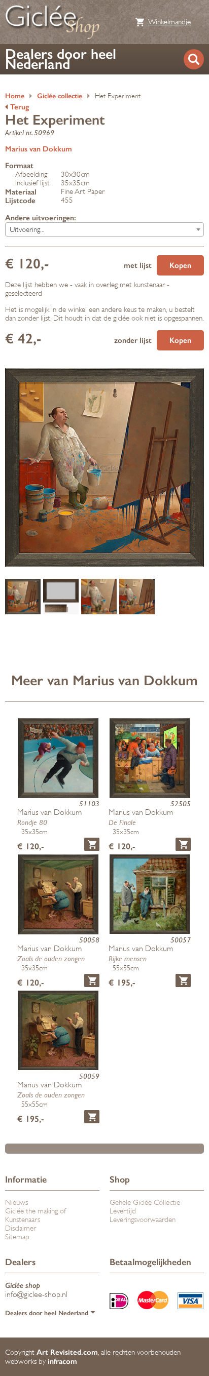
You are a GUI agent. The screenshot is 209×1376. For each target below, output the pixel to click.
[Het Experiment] (23, 597)
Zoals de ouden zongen (51, 958)
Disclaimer (20, 1228)
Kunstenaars (22, 1219)
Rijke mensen (128, 958)
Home (14, 96)
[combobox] (104, 229)
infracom (62, 1361)
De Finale (122, 822)
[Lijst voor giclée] (61, 597)
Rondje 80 (32, 822)
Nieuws (16, 1202)
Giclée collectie (59, 96)
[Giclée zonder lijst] (137, 597)
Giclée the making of (35, 1211)
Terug (19, 106)
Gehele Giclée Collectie (145, 1202)
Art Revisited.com (67, 1352)
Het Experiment (118, 96)
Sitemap (17, 1237)
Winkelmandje (169, 22)
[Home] (52, 22)
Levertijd (123, 1211)
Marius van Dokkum (38, 148)
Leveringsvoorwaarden (143, 1219)
